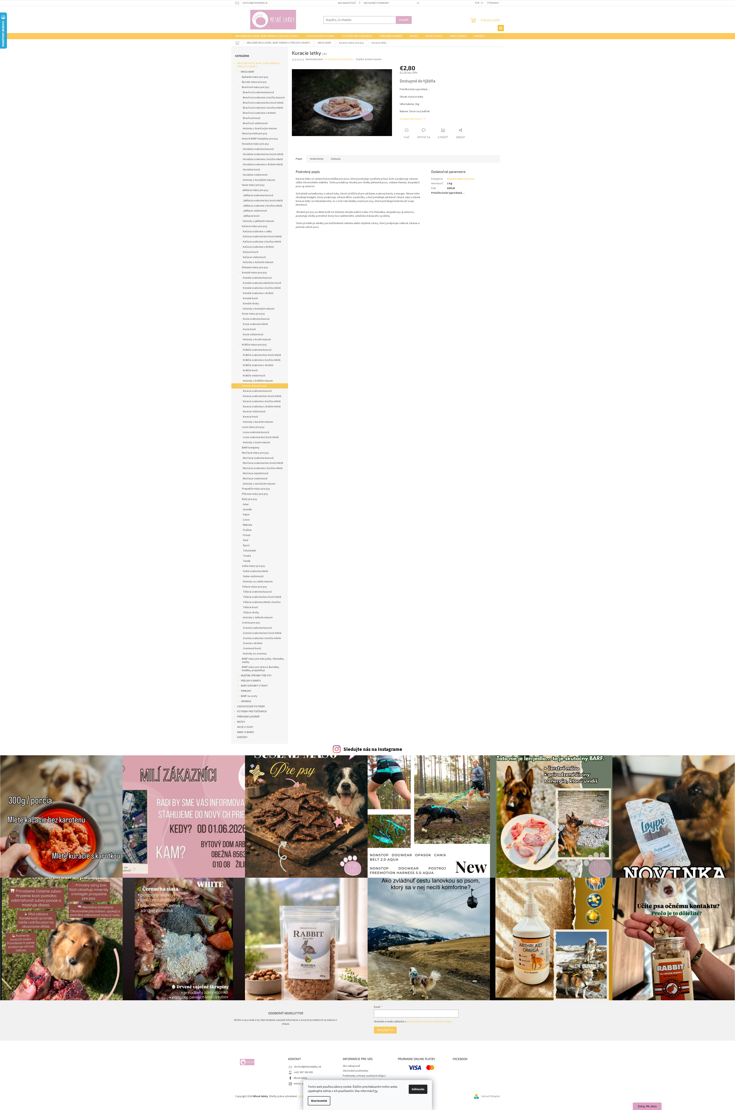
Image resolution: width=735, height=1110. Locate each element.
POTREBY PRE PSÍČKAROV (252, 711)
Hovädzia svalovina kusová (258, 149)
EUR (477, 3)
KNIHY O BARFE (245, 732)
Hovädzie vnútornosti (255, 175)
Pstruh (246, 535)
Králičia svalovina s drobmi (258, 365)
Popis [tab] (299, 159)
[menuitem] (266, 36)
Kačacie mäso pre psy (254, 226)
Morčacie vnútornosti (255, 479)
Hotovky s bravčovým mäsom (260, 128)
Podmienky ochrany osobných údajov (364, 1076)
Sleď (245, 540)
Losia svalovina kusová (256, 432)
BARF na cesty (249, 696)
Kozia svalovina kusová (256, 319)
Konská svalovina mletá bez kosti (262, 283)
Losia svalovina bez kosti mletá (261, 437)
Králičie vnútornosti (254, 376)
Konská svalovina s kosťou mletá (262, 288)
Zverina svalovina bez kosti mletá (262, 633)
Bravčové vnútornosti (255, 123)
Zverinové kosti (252, 648)
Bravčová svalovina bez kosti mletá (263, 103)
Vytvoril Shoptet (490, 1096)
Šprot (246, 545)
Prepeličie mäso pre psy (256, 489)
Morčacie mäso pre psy (255, 453)
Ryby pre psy (249, 499)
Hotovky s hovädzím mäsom (259, 180)
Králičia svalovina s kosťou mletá (261, 360)
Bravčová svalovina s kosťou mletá (263, 108)
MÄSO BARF (247, 72)
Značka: (368, 59)
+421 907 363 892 (303, 1072)
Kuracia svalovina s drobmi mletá (262, 406)
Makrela (247, 525)
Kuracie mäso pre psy (254, 386)
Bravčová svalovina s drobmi (259, 113)
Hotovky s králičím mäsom (258, 381)
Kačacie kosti (250, 252)
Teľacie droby (251, 612)
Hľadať (404, 20)
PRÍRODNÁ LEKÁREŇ (248, 717)
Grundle (247, 509)
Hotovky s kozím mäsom (257, 339)
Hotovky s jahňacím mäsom (258, 221)
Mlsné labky (300, 1078)
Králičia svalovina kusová (257, 350)
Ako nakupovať (347, 3)
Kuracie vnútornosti (254, 411)
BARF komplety (250, 448)
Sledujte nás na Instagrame (372, 749)
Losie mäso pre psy (253, 427)
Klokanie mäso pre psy (255, 267)
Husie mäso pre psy (253, 185)
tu (376, 1091)
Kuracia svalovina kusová (257, 391)
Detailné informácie (411, 119)
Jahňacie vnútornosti (255, 211)
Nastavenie (319, 1101)
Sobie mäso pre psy (253, 566)
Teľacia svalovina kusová (257, 592)
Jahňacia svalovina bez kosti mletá (263, 201)
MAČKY (241, 722)
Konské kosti (250, 298)
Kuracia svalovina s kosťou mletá (262, 401)
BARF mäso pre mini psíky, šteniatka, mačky (263, 660)
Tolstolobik (249, 551)
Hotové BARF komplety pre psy (260, 139)
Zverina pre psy (251, 623)
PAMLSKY (246, 691)
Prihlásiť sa (385, 1030)
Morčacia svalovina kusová (258, 458)
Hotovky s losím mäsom (256, 442)
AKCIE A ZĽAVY (245, 727)
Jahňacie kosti (251, 216)
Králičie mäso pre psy (254, 345)
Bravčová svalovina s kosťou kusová (264, 98)
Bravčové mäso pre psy (255, 87)
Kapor (246, 514)
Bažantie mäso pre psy (255, 77)
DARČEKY (242, 737)
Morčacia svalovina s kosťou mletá (262, 468)
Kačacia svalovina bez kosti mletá (262, 236)
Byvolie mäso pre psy (254, 82)
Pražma (247, 530)
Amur (246, 504)
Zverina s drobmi (252, 643)
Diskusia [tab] (336, 159)
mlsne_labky (301, 1084)
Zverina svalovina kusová (257, 628)
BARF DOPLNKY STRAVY (254, 686)
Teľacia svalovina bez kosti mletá (262, 597)
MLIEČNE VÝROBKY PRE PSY (256, 675)
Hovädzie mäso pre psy (255, 144)
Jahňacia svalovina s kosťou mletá (262, 206)
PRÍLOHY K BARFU (251, 681)
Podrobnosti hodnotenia (339, 59)
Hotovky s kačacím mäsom (258, 262)
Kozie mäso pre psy (253, 314)
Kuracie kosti (250, 417)
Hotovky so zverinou (255, 654)
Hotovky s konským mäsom (258, 309)
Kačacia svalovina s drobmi (258, 247)
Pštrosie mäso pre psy (255, 494)
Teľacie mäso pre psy (254, 587)
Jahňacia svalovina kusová (258, 195)
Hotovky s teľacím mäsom (258, 617)
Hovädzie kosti (251, 170)
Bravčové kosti (251, 118)
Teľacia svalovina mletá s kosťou (262, 602)
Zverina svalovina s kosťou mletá (262, 638)
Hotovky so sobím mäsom (258, 582)
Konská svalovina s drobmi (258, 293)
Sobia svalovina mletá (255, 571)
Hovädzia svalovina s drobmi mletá (263, 164)
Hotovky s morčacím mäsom (259, 484)
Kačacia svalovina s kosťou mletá (262, 242)
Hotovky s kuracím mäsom (258, 422)
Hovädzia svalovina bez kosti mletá (263, 154)
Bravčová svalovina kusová (258, 92)
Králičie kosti (250, 370)
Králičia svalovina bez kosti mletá (262, 355)
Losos (246, 520)
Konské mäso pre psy (254, 273)
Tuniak (246, 561)
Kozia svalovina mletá (255, 324)
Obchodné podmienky (376, 3)
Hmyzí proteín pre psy (254, 133)
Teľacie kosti (250, 607)
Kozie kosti (249, 329)
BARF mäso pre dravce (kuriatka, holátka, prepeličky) (260, 668)
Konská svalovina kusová (257, 278)
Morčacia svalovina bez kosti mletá (263, 463)
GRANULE (246, 701)
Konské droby (251, 304)
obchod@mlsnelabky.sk (307, 1067)
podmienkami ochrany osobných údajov (429, 1022)
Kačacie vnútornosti (254, 257)
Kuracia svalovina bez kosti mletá (262, 396)
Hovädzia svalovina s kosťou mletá (263, 159)
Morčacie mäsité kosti (255, 473)
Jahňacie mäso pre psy (255, 190)
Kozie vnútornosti (253, 334)
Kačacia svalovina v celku (257, 231)
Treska (247, 556)
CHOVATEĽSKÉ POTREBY (251, 706)
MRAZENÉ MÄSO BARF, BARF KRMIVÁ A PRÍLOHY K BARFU (258, 65)
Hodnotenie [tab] (316, 159)
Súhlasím (418, 1089)
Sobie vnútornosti (253, 576)
